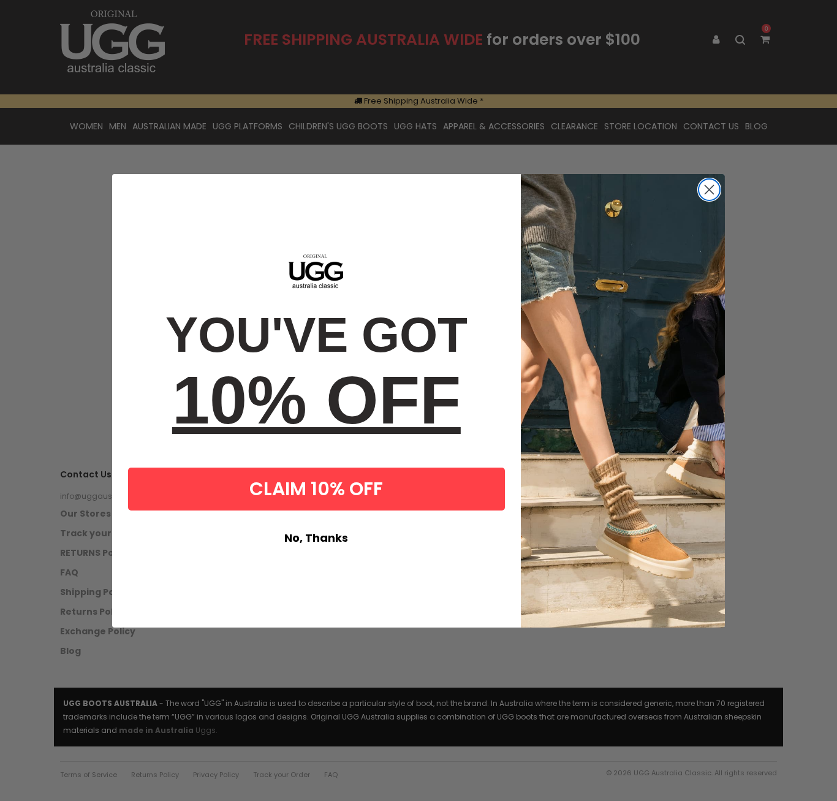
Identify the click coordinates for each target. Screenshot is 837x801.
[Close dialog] (709, 189)
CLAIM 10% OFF (316, 489)
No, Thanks (316, 537)
